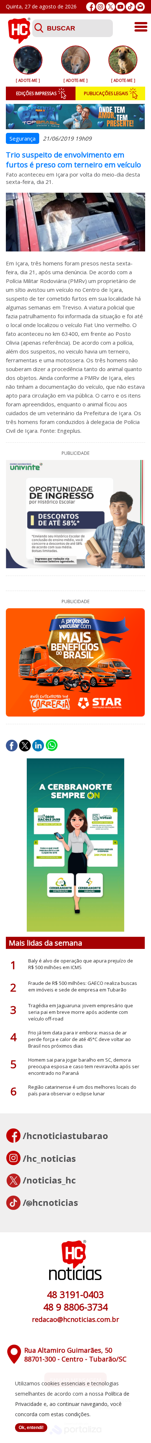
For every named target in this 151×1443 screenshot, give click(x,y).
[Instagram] (101, 7)
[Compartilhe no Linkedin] (38, 745)
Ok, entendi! (31, 1427)
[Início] (19, 41)
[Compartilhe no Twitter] (25, 745)
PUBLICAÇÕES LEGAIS (106, 93)
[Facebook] (91, 7)
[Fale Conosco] (140, 7)
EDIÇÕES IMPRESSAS (36, 93)
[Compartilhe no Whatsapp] (51, 745)
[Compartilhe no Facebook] (12, 745)
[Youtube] (120, 7)
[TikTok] (130, 7)
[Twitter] (110, 7)
